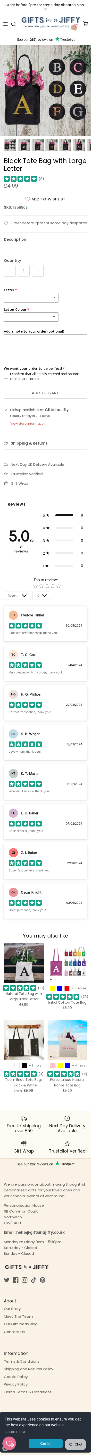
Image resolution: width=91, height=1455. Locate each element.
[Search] (16, 24)
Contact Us (14, 1331)
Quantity (12, 260)
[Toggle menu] (5, 24)
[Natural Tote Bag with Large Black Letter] (24, 963)
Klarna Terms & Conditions (28, 1392)
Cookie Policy (16, 1376)
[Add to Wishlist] (38, 949)
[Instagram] (24, 1280)
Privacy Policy (16, 1384)
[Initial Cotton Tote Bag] (67, 963)
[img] (20, 179)
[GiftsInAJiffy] (50, 24)
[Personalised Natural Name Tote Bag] (67, 1040)
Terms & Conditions (22, 1361)
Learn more (15, 1431)
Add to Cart (45, 392)
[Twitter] (6, 1280)
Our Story (12, 1308)
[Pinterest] (42, 1280)
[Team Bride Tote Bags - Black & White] (24, 1040)
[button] (63, 515)
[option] (45, 90)
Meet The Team (18, 1316)
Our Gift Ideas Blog (21, 1323)
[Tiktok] (33, 1280)
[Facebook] (15, 1280)
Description (15, 239)
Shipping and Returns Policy (28, 1368)
